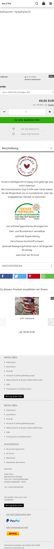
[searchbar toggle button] (36, 3)
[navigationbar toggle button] (50, 3)
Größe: (3, 86)
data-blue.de (19, 548)
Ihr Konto (10, 453)
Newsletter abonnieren (15, 462)
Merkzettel (10, 458)
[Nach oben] (46, 545)
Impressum (11, 362)
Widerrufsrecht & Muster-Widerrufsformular (24, 380)
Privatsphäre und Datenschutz (18, 389)
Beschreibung (10, 148)
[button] (4, 112)
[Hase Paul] (5, 3)
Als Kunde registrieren (15, 449)
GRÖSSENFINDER (12, 265)
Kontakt (9, 371)
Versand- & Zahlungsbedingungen (20, 375)
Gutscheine (11, 366)
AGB (8, 384)
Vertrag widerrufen (14, 396)
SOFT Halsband (27, 318)
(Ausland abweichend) (32, 79)
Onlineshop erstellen (12, 545)
